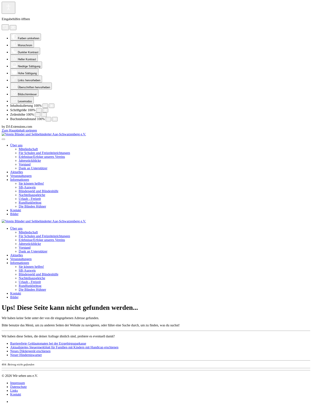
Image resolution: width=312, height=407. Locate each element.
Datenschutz (18, 387)
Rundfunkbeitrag (30, 202)
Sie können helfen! (31, 183)
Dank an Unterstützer (33, 168)
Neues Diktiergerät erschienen (30, 351)
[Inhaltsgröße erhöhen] (51, 106)
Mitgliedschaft (28, 149)
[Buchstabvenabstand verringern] (48, 119)
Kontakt (15, 210)
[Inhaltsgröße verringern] (45, 106)
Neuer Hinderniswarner (26, 355)
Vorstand (25, 164)
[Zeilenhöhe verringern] (37, 114)
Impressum (17, 383)
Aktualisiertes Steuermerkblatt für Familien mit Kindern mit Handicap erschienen (64, 347)
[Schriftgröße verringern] (39, 110)
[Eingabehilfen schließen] (13, 27)
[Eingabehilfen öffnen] (8, 8)
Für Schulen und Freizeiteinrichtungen (44, 153)
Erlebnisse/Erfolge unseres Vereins (42, 157)
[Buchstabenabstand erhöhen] (55, 119)
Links (14, 390)
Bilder (14, 214)
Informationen (19, 179)
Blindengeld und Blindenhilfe (38, 191)
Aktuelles (16, 172)
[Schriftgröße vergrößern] (45, 110)
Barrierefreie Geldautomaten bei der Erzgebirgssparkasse (48, 343)
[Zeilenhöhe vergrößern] (44, 114)
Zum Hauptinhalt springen (19, 130)
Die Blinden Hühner (32, 206)
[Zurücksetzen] (5, 27)
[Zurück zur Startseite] (44, 134)
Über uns (16, 145)
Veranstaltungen (21, 176)
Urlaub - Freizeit (30, 199)
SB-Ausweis (27, 187)
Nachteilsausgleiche (32, 195)
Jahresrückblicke (30, 160)
